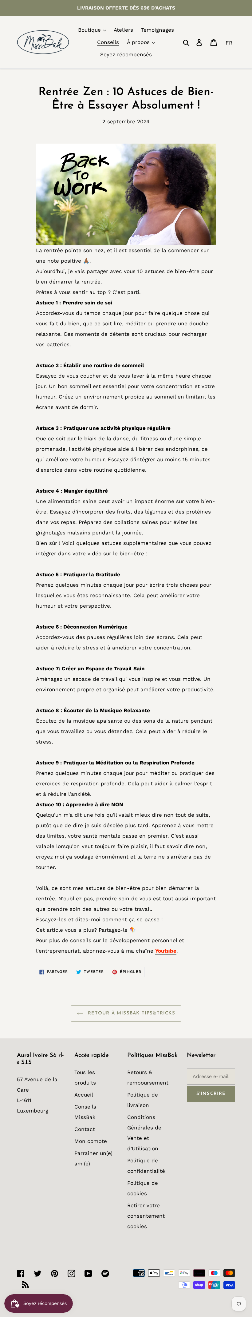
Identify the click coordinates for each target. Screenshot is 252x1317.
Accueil (83, 1095)
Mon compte (90, 1141)
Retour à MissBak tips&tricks (130, 1013)
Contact (84, 1129)
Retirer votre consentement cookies (146, 1215)
